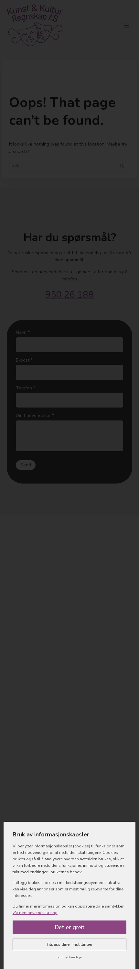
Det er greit (70, 927)
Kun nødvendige (69, 957)
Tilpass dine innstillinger (69, 944)
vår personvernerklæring (35, 912)
